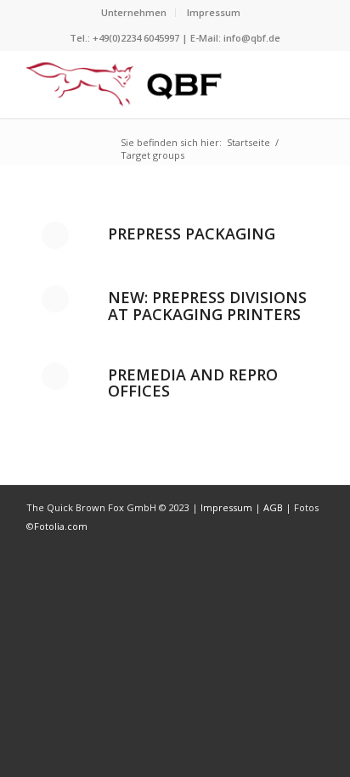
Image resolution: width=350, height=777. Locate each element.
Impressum (213, 12)
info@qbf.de (251, 37)
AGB (274, 507)
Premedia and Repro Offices (193, 383)
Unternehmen (134, 12)
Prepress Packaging (191, 233)
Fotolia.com (61, 526)
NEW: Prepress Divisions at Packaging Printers (207, 305)
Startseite (248, 142)
